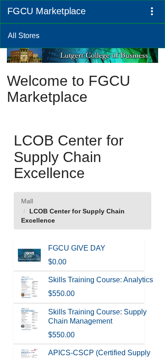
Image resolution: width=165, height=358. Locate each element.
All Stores (23, 35)
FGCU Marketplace (46, 11)
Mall (27, 201)
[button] (152, 11)
